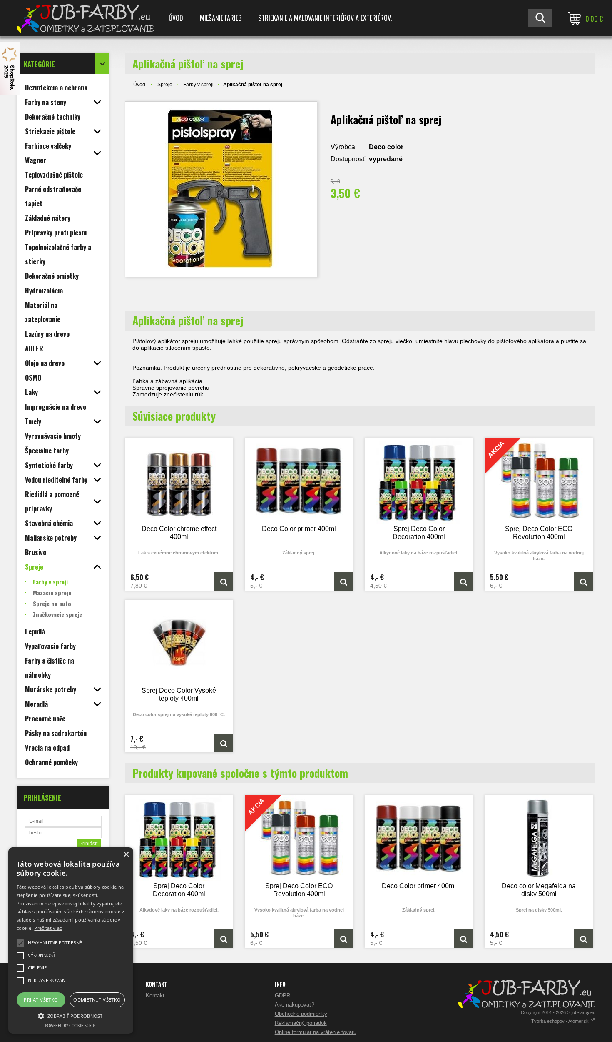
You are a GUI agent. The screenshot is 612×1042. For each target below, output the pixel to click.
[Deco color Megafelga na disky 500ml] (539, 838)
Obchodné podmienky (301, 1014)
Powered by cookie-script (71, 1025)
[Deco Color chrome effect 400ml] (179, 481)
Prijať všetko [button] (41, 1000)
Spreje (164, 85)
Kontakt (155, 995)
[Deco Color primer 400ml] (299, 481)
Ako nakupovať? (294, 1005)
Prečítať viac (48, 928)
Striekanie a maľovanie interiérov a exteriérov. (325, 18)
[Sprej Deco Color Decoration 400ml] (419, 481)
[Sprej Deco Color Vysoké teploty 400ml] (179, 642)
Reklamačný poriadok (301, 1023)
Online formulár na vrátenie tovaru (315, 1032)
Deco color (386, 146)
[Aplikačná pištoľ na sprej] (221, 189)
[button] (71, 1015)
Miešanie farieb (220, 18)
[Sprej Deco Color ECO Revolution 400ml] (583, 581)
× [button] (126, 855)
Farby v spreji (198, 85)
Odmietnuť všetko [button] (97, 1000)
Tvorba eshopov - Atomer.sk (560, 1021)
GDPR (282, 995)
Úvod (176, 18)
